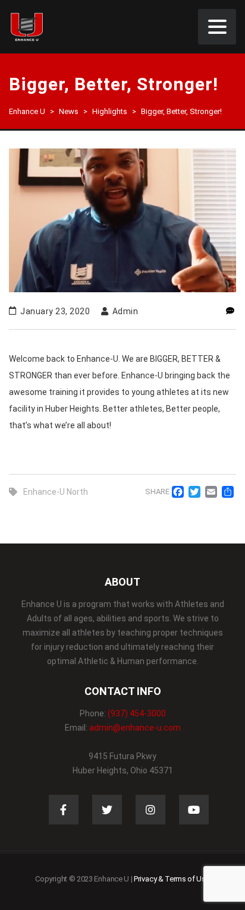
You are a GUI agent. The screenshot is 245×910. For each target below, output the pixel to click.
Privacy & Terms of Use (172, 878)
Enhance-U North (55, 492)
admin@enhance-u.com (135, 727)
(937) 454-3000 (137, 713)
